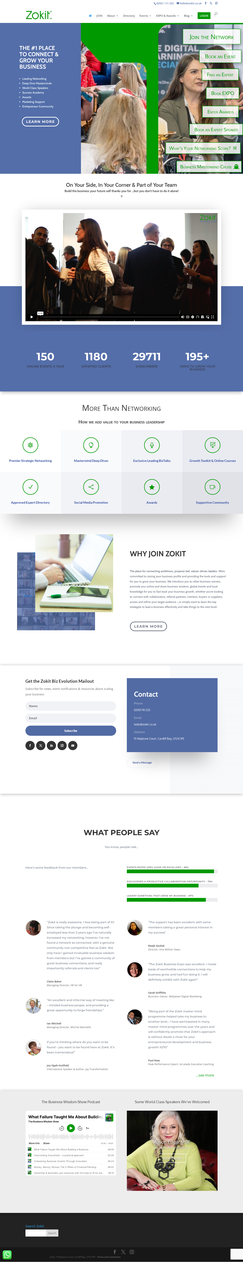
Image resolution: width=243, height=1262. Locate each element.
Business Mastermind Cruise (206, 167)
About (111, 15)
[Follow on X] (40, 745)
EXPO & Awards (166, 15)
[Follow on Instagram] (62, 745)
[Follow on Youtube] (72, 745)
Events (143, 15)
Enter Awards (220, 112)
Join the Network (212, 36)
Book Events (172, 1158)
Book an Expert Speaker (216, 129)
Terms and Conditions (109, 1256)
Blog (186, 15)
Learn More (40, 122)
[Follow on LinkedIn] (51, 745)
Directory (129, 15)
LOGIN (204, 15)
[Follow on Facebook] (30, 745)
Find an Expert (220, 74)
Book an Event (220, 56)
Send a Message (142, 762)
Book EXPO (222, 93)
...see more (205, 1075)
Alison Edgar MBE (172, 1142)
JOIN (99, 15)
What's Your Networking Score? (200, 148)
